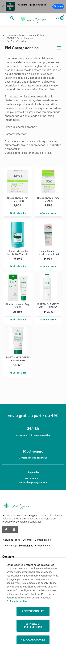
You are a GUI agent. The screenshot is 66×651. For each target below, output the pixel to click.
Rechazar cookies (33, 640)
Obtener (58, 6)
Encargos (27, 540)
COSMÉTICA (13, 38)
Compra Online (36, 35)
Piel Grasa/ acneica (16, 41)
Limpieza (28, 38)
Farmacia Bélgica (15, 35)
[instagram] (14, 529)
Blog (17, 540)
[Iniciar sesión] (57, 18)
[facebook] (6, 529)
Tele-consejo (10, 546)
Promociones (26, 546)
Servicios (8, 540)
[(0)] (62, 19)
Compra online (43, 540)
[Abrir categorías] (3, 18)
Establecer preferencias (33, 625)
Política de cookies (17, 601)
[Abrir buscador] (12, 18)
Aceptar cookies (33, 611)
